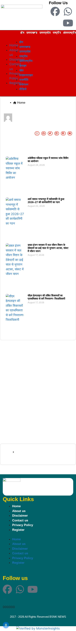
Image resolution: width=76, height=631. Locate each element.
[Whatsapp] (68, 11)
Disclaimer (20, 515)
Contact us (20, 520)
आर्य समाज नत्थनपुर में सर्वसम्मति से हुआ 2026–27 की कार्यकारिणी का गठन (46, 200)
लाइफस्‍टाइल (26, 75)
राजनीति (23, 80)
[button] (5, 40)
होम (21, 42)
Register (18, 530)
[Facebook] (55, 11)
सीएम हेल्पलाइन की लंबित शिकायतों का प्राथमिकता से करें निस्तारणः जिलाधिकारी (46, 297)
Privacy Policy (22, 525)
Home (16, 506)
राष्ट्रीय (57, 32)
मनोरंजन (23, 84)
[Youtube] (68, 23)
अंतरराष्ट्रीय (25, 61)
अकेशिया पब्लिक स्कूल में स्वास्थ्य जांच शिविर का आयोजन (48, 159)
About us (18, 511)
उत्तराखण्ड (31, 32)
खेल (21, 70)
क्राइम (22, 66)
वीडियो (23, 89)
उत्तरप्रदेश (45, 32)
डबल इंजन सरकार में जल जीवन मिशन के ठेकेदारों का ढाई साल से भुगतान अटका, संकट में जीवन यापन (48, 248)
